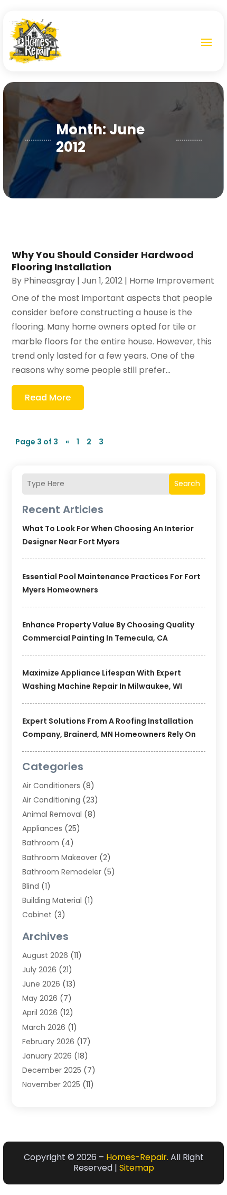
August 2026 (45, 955)
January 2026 (47, 1056)
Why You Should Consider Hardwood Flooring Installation (103, 260)
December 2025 (51, 1070)
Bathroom (40, 842)
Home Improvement (171, 281)
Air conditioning (51, 800)
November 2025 (51, 1084)
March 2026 (43, 1027)
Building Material (52, 900)
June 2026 (41, 984)
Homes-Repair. (137, 1157)
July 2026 (39, 969)
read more (48, 397)
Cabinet (37, 914)
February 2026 (48, 1041)
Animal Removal (52, 814)
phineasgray (49, 281)
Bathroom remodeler (61, 871)
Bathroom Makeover (59, 857)
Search (187, 483)
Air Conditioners (51, 785)
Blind (30, 886)
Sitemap (136, 1168)
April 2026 (40, 1012)
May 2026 (40, 998)
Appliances (42, 828)
